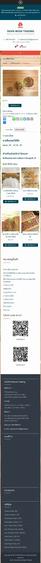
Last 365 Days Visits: (12, 533)
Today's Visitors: (10, 515)
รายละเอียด (9, 129)
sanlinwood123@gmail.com (29, 39)
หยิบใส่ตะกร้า (15, 105)
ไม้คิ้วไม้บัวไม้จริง (8, 303)
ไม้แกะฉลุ (6, 310)
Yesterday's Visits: (11, 518)
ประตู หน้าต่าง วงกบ (9, 292)
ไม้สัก (35, 114)
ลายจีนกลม (29, 114)
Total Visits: (8, 536)
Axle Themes (27, 560)
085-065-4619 (10, 39)
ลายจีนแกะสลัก (15, 63)
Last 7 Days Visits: (11, 526)
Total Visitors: (9, 540)
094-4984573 (15, 425)
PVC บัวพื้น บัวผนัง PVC (10, 269)
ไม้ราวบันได (7, 306)
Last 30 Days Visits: (11, 529)
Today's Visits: (9, 511)
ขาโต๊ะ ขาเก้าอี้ (8, 285)
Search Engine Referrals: (13, 547)
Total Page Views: (10, 544)
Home (5, 63)
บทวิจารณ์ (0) (19, 129)
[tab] (9, 130)
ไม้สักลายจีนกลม (8, 116)
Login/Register (21, 15)
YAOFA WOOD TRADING (20, 31)
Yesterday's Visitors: (11, 522)
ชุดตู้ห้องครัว (7, 289)
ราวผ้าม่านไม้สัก (8, 296)
